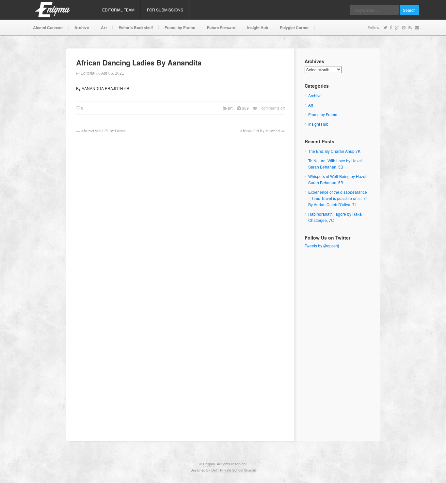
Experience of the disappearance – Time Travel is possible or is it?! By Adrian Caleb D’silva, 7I (337, 198)
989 (245, 108)
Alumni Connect (48, 27)
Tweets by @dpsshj (322, 245)
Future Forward (221, 27)
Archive (81, 27)
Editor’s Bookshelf (136, 27)
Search (409, 10)
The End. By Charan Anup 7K (334, 151)
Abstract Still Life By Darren (103, 130)
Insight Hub (257, 27)
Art (104, 27)
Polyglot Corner (294, 27)
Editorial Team (118, 9)
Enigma (209, 463)
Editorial (88, 73)
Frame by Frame (180, 27)
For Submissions (165, 9)
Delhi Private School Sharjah (233, 470)
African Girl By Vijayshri (260, 130)
